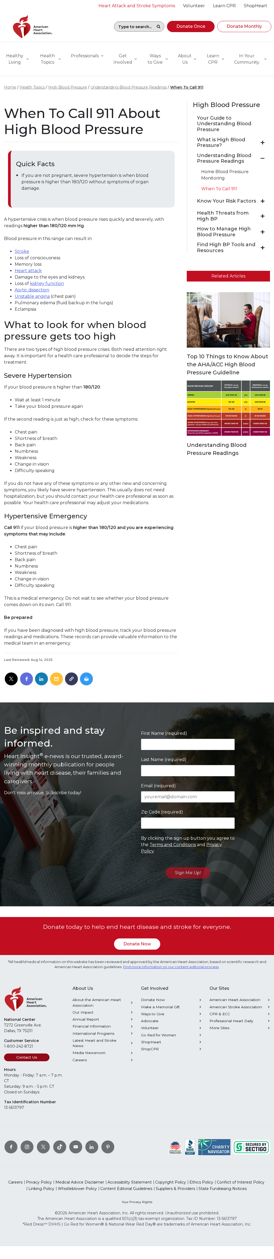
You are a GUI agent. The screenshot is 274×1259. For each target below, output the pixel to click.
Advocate (149, 1021)
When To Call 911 (186, 87)
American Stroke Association (236, 1007)
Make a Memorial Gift (160, 1007)
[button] (191, 26)
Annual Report (86, 1019)
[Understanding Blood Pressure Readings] (263, 158)
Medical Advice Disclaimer (79, 1182)
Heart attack (28, 270)
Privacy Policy (39, 1182)
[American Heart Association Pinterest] (108, 1146)
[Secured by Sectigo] (251, 1146)
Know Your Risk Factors (226, 201)
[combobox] (133, 26)
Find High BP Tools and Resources (226, 247)
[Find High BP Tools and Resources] (263, 248)
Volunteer (150, 1028)
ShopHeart (151, 1042)
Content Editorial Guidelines (126, 1188)
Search (158, 26)
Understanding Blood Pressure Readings (128, 87)
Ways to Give (152, 1014)
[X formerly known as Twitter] (43, 1146)
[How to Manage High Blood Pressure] (263, 232)
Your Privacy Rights (137, 1202)
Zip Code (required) (162, 812)
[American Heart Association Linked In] (92, 1146)
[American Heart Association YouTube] (76, 1146)
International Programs (93, 1033)
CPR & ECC (220, 1014)
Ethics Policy (201, 1182)
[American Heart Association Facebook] (11, 1146)
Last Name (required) (164, 759)
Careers (80, 1060)
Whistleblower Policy (77, 1188)
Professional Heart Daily (231, 1021)
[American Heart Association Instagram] (27, 1146)
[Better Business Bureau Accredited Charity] (190, 1146)
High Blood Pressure (67, 87)
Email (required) (158, 785)
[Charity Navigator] (214, 1146)
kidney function (47, 283)
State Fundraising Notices (223, 1188)
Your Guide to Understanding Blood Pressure (224, 123)
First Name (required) (164, 733)
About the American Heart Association (97, 1002)
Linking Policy (41, 1188)
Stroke (22, 251)
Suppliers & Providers (175, 1188)
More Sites (219, 1028)
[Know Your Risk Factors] (263, 201)
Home (10, 87)
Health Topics (32, 87)
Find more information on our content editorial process (171, 967)
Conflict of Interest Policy (240, 1182)
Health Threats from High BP (223, 216)
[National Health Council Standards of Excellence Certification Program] (175, 1146)
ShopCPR (150, 1049)
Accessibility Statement (130, 1182)
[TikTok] (60, 1146)
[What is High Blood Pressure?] (263, 142)
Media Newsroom (89, 1053)
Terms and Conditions (173, 844)
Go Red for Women (158, 1035)
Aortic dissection (32, 289)
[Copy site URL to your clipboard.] (71, 679)
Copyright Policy (170, 1182)
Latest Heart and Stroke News (94, 1043)
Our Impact (83, 1012)
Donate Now (137, 943)
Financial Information (92, 1026)
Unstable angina (32, 296)
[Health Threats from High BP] (263, 216)
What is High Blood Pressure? (221, 143)
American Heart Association (235, 1000)
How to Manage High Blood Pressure (224, 232)
